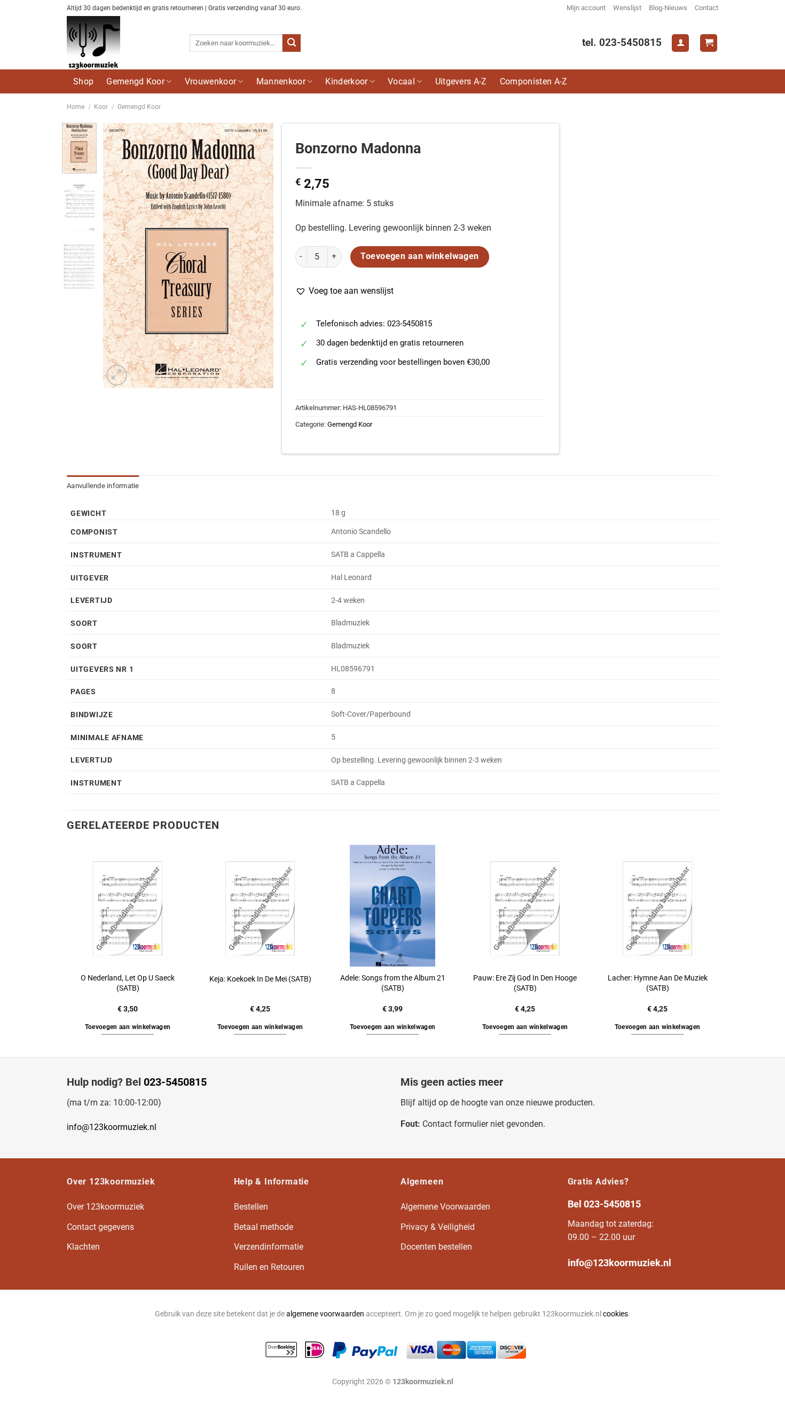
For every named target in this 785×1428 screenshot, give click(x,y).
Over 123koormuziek (105, 1207)
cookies (615, 1314)
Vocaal (401, 81)
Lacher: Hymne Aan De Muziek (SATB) (658, 983)
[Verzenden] (291, 43)
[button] (344, 291)
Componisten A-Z (534, 81)
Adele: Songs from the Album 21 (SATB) (392, 983)
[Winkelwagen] (708, 43)
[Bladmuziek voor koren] (120, 42)
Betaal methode (263, 1227)
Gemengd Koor (135, 81)
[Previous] (119, 255)
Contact (706, 8)
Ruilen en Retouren (269, 1267)
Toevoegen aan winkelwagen (419, 256)
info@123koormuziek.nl (111, 1127)
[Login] (680, 43)
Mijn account (586, 8)
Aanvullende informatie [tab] (103, 486)
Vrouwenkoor (211, 81)
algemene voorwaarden (325, 1314)
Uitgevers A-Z (461, 81)
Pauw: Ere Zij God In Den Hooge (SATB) (525, 983)
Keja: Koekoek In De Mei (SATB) (260, 979)
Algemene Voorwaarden (445, 1207)
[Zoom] (116, 375)
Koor (101, 107)
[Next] (256, 255)
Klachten (83, 1247)
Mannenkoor (280, 81)
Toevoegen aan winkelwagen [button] (128, 1027)
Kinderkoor (346, 81)
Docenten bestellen (436, 1247)
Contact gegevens (100, 1227)
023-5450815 (175, 1082)
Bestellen (251, 1207)
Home (75, 107)
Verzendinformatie (268, 1247)
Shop (83, 81)
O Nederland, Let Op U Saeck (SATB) (128, 983)
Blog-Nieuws (668, 8)
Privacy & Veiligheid (438, 1227)
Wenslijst (627, 8)
